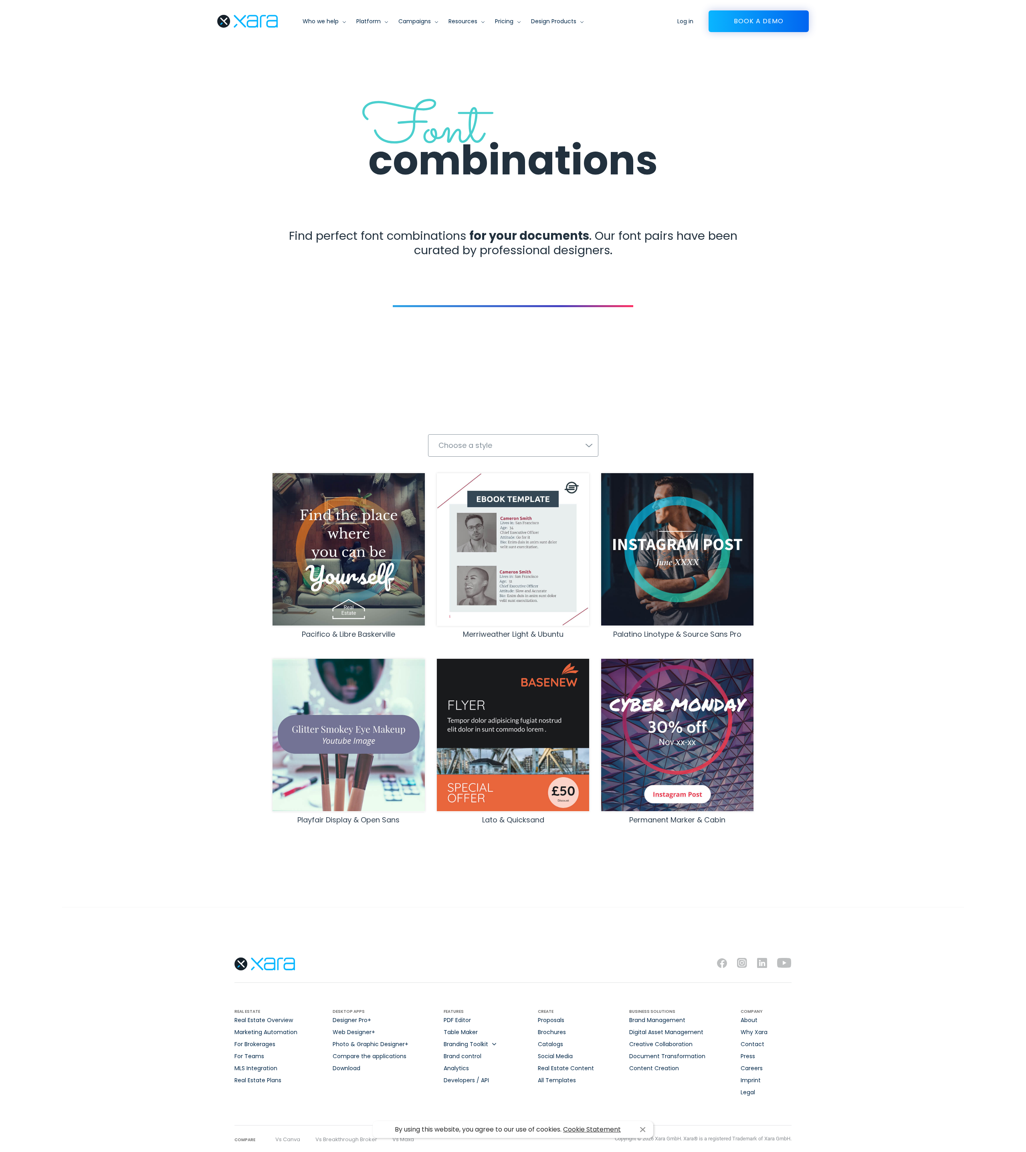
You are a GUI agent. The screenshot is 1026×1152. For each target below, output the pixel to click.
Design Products (553, 21)
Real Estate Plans (257, 1080)
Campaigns (414, 21)
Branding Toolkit (466, 1044)
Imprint (751, 1080)
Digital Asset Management (666, 1032)
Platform (368, 21)
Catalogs (550, 1044)
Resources (462, 21)
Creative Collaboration (661, 1044)
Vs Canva (287, 1139)
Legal (748, 1092)
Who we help (321, 21)
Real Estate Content (566, 1068)
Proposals (551, 1020)
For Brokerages (254, 1044)
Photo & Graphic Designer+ (370, 1044)
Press (748, 1056)
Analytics (456, 1068)
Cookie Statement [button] (592, 1129)
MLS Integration (255, 1068)
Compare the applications (369, 1056)
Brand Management (657, 1020)
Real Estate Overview (263, 1020)
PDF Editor (457, 1020)
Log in (685, 21)
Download (346, 1068)
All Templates (557, 1080)
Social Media (555, 1056)
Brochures (552, 1032)
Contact (752, 1044)
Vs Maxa (403, 1139)
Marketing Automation (265, 1032)
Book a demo (759, 21)
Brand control (462, 1056)
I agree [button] (642, 1129)
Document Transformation (667, 1056)
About (749, 1020)
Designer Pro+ (352, 1020)
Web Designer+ (354, 1032)
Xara (247, 21)
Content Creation (654, 1068)
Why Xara (754, 1032)
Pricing (504, 21)
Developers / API (466, 1080)
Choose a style (465, 445)
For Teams (249, 1056)
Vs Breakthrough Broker (346, 1139)
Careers (752, 1068)
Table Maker (461, 1032)
